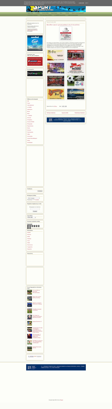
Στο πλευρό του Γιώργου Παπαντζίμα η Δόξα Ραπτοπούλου (37, 316)
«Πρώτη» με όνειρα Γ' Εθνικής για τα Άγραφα (37, 303)
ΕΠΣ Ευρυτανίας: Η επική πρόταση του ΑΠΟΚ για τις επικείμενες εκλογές (37, 336)
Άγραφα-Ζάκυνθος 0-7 (37, 321)
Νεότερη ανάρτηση (51, 112)
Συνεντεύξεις (29, 136)
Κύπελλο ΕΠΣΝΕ (45, 13)
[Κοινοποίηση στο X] (64, 106)
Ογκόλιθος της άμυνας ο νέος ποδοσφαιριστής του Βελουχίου (38, 341)
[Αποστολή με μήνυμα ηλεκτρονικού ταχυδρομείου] (62, 106)
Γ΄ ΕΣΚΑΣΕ (67, 13)
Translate (37, 199)
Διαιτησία (29, 117)
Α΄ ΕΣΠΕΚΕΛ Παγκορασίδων (59, 15)
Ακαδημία (29, 238)
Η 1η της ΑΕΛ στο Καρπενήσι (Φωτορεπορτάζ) (36, 291)
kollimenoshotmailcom (32, 30)
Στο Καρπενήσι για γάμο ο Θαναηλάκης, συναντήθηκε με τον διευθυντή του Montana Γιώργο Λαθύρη (37, 330)
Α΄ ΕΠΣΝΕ (38, 13)
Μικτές (61, 13)
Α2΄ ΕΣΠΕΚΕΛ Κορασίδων (33, 15)
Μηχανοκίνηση (30, 125)
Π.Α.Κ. (28, 240)
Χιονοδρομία (29, 142)
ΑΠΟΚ (28, 236)
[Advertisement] (35, 87)
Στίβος (28, 134)
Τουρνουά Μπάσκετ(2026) (73, 15)
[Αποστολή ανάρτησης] (60, 106)
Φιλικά (28, 140)
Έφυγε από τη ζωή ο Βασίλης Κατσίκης (37, 297)
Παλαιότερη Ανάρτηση (80, 112)
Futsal (28, 103)
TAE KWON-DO (30, 105)
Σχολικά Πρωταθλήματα (32, 138)
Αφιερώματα (29, 109)
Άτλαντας (29, 234)
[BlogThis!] (63, 106)
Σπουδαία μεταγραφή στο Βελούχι (37, 310)
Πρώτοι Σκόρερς (54, 13)
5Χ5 (28, 101)
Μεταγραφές (29, 123)
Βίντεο (28, 111)
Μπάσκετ (29, 130)
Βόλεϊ (28, 113)
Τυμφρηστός (29, 246)
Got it (86, 3)
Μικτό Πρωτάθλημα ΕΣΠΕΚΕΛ (46, 15)
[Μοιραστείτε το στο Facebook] (66, 106)
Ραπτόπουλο (30, 244)
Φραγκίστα (29, 249)
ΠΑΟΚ (28, 242)
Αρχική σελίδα (30, 13)
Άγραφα (28, 232)
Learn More (81, 3)
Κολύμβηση (29, 119)
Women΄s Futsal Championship (78, 13)
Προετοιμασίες (30, 132)
